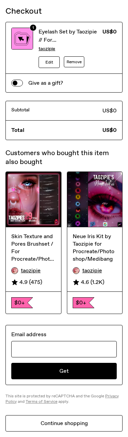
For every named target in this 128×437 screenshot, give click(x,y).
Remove (74, 61)
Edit (49, 62)
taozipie (47, 49)
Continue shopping (64, 423)
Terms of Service (41, 401)
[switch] (17, 83)
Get (64, 371)
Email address (28, 334)
